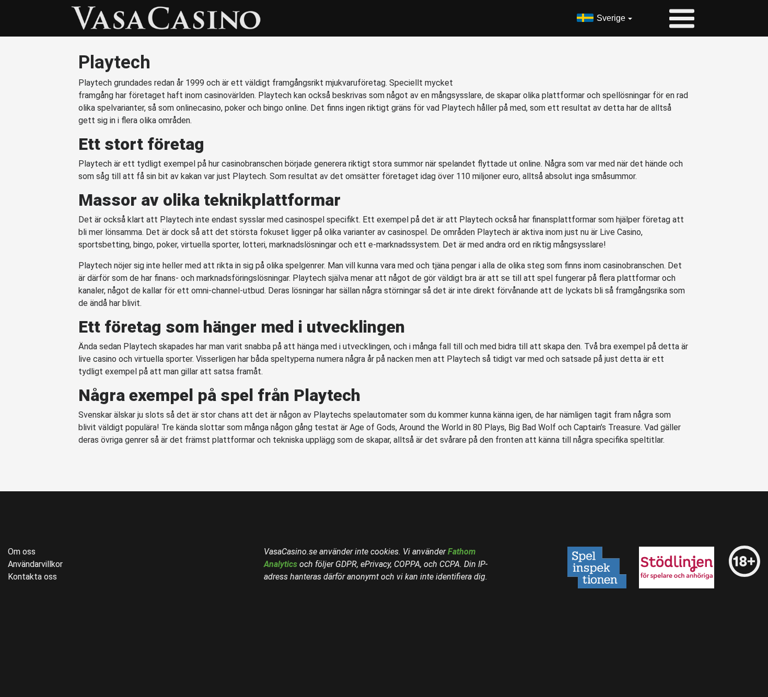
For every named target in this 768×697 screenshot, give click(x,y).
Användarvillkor (35, 564)
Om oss (22, 552)
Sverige (611, 18)
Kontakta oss (32, 577)
